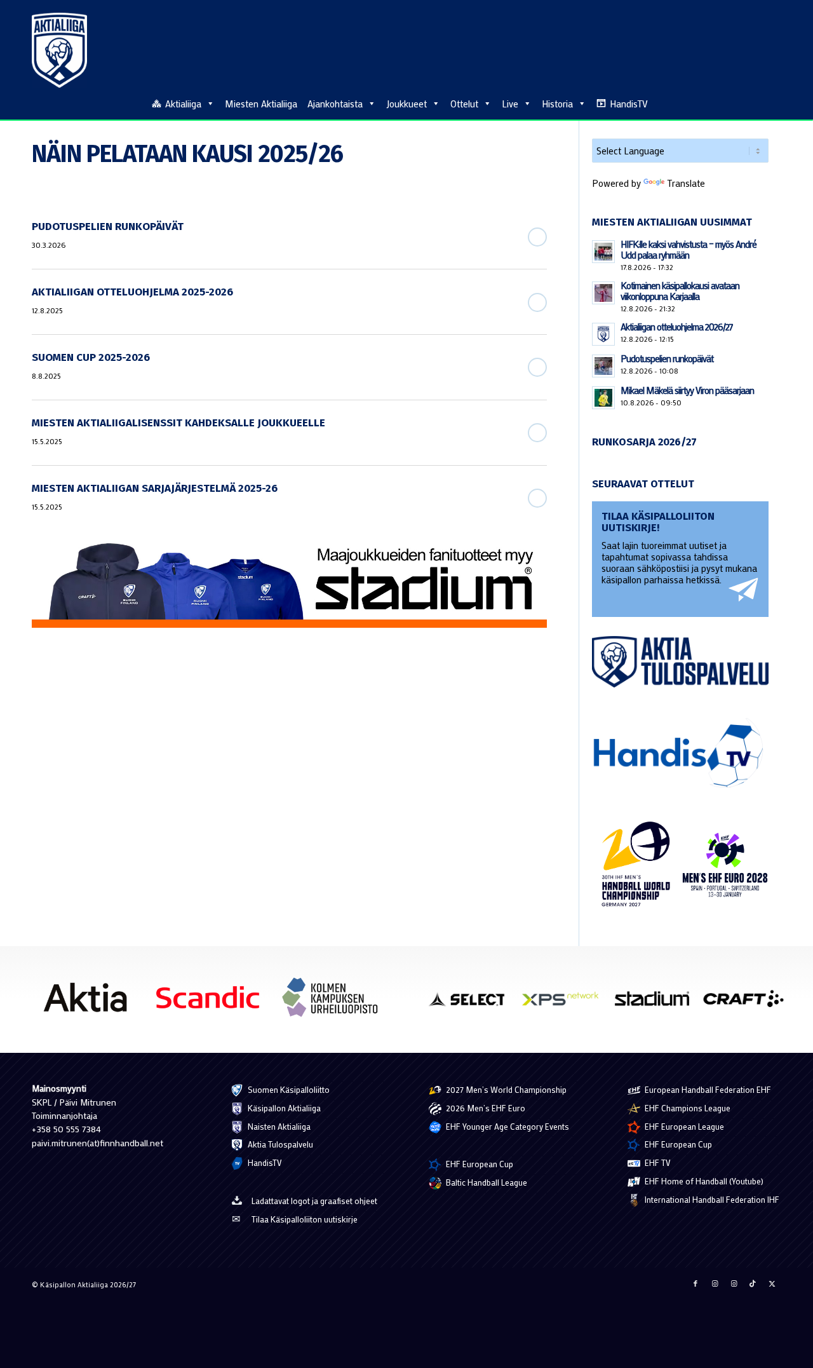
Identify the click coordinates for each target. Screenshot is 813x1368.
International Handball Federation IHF (711, 1199)
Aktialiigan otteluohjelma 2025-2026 (132, 292)
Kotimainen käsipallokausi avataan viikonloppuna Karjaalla (680, 290)
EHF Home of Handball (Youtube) (703, 1180)
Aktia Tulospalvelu (279, 1144)
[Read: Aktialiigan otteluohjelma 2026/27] (603, 334)
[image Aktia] (90, 1002)
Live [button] (510, 103)
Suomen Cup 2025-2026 (91, 357)
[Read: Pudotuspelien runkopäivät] (603, 366)
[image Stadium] (656, 1003)
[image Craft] (748, 1003)
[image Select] (473, 1003)
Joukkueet (406, 103)
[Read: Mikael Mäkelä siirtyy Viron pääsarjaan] (603, 397)
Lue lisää (537, 237)
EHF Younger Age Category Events (506, 1126)
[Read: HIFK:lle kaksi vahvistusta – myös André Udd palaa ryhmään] (603, 251)
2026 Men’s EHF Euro (484, 1107)
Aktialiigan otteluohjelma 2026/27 (677, 326)
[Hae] (774, 102)
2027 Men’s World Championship (505, 1089)
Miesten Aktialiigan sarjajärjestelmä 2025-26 (155, 488)
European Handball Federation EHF (707, 1089)
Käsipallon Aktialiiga (283, 1107)
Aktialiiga (183, 103)
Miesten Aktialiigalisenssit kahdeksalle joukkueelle (178, 423)
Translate (686, 183)
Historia (557, 103)
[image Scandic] (212, 1002)
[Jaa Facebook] (695, 1283)
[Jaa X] (771, 1283)
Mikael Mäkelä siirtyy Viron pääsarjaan (687, 390)
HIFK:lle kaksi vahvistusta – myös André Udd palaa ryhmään (688, 249)
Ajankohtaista (335, 103)
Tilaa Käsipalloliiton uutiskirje (305, 1219)
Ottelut (464, 103)
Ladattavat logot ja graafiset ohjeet (314, 1200)
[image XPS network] (564, 1003)
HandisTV (629, 103)
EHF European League (683, 1126)
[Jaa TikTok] (752, 1283)
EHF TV (657, 1162)
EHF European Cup (478, 1163)
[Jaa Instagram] (714, 1283)
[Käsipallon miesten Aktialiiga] (59, 50)
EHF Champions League (686, 1107)
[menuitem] (774, 103)
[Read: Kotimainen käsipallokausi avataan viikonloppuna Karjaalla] (603, 292)
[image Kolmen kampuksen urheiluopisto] (335, 1002)
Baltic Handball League (485, 1182)
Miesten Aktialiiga (261, 103)
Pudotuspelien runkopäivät (108, 226)
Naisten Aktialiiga (278, 1126)
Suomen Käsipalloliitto (288, 1089)
